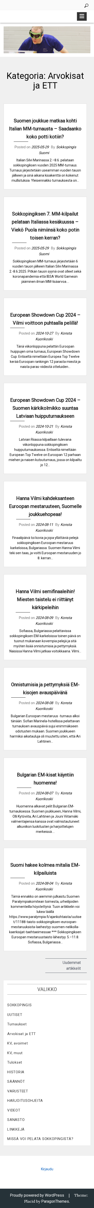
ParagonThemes (55, 1201)
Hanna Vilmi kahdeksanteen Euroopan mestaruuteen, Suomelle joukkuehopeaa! (45, 506)
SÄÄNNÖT (16, 1081)
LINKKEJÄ (16, 1129)
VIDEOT (13, 1110)
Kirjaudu (47, 1169)
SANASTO (16, 1120)
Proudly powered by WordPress (37, 1195)
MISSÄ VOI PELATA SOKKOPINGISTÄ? (40, 1139)
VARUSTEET (17, 1091)
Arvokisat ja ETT (21, 1034)
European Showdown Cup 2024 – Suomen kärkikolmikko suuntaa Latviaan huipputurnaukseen (45, 408)
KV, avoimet (17, 1043)
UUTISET (14, 1015)
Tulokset (14, 1062)
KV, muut (15, 1053)
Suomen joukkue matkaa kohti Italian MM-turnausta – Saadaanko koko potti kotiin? (45, 129)
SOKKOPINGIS (19, 1005)
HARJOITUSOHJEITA (25, 1100)
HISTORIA (15, 1072)
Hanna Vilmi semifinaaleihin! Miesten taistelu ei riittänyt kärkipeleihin (45, 599)
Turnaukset (17, 1024)
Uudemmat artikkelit (72, 965)
